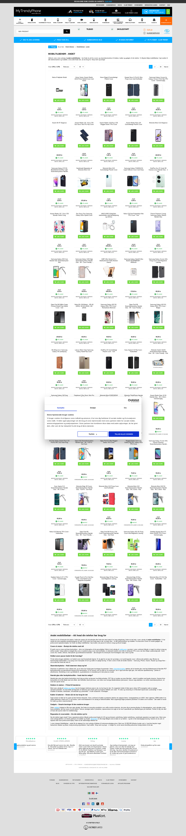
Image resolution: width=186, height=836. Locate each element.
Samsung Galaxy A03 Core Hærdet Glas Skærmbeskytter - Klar (59, 260)
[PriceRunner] (86, 816)
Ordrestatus (89, 780)
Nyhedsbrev (139, 5)
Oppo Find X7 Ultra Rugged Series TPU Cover (108, 441)
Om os (120, 5)
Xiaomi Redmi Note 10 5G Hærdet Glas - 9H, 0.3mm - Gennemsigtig (158, 397)
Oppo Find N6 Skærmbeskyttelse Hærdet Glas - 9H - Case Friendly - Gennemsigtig (133, 306)
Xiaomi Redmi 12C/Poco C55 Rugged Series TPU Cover (109, 123)
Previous (15, 746)
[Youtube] (102, 804)
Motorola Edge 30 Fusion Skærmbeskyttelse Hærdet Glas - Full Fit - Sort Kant (84, 487)
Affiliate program (124, 783)
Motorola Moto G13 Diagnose (158, 123)
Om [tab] (125, 408)
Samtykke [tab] (60, 408)
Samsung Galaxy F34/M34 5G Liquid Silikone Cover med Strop (134, 169)
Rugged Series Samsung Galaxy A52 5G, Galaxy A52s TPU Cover (133, 442)
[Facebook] (83, 804)
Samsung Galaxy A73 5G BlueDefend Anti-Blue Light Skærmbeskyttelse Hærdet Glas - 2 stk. (59, 169)
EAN (168, 5)
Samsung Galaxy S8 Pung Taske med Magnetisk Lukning (59, 396)
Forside (52, 780)
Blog (57, 783)
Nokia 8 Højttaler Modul (59, 77)
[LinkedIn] (93, 804)
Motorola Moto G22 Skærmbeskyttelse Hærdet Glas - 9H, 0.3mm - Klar (133, 487)
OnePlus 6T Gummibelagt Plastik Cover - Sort (109, 350)
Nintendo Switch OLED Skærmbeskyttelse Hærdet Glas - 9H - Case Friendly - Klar (158, 351)
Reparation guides (151, 5)
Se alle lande (93, 798)
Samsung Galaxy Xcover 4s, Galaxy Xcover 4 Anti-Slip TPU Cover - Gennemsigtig (158, 79)
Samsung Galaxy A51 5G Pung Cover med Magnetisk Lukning (133, 532)
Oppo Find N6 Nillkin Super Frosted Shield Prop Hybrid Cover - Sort (59, 306)
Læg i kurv (85, 100)
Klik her (108, 1)
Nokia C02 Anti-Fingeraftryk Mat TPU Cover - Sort (133, 214)
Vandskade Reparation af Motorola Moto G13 (84, 169)
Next (170, 746)
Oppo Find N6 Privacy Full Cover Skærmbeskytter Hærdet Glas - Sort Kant (109, 533)
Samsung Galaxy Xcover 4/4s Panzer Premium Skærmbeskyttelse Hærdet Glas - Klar (158, 442)
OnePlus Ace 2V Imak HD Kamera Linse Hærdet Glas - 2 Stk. (158, 169)
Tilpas (91, 434)
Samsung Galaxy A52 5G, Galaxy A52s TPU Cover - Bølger (158, 306)
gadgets (56, 707)
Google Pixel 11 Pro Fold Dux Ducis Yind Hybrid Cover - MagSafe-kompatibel (84, 578)
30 (160, 67)
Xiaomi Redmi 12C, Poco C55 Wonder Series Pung (59, 214)
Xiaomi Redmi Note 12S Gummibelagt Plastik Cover (133, 123)
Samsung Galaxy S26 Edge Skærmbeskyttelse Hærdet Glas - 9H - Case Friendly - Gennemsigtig (84, 260)
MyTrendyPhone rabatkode (88, 783)
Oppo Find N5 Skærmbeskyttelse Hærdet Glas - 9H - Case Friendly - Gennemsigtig (84, 533)
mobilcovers (123, 649)
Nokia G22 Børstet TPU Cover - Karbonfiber (59, 532)
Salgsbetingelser (93, 787)
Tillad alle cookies (124, 434)
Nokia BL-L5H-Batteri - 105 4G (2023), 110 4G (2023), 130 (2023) (84, 306)
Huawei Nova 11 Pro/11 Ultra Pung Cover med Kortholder (133, 78)
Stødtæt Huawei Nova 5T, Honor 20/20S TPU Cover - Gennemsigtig (158, 533)
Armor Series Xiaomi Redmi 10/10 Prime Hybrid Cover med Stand (84, 79)
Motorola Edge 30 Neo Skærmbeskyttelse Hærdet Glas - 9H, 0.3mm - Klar (133, 578)
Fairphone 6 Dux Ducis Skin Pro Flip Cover (84, 396)
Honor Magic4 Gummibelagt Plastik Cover (108, 78)
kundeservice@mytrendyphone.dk (95, 764)
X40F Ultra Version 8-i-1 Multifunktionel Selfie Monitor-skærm (109, 260)
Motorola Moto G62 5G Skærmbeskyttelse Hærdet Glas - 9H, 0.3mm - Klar (158, 487)
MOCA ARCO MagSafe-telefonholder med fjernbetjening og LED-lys (109, 215)
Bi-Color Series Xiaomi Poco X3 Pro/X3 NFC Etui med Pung (59, 441)
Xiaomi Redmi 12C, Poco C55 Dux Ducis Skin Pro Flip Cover (84, 123)
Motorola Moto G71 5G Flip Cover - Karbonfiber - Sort (158, 578)
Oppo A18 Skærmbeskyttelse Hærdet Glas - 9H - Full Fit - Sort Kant (84, 442)
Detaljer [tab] (93, 408)
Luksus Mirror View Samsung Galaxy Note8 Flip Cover (84, 350)
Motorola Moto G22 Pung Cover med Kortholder (109, 487)
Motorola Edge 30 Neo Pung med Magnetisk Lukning (109, 578)
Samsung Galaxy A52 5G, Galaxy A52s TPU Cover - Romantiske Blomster (109, 306)
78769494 (117, 764)
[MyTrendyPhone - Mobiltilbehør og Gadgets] (28, 11)
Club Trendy (128, 5)
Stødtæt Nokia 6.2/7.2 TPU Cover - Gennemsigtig (59, 578)
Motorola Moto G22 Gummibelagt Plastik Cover (108, 169)
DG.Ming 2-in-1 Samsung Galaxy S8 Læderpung (59, 350)
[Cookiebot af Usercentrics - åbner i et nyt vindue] (129, 400)
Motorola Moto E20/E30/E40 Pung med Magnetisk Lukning (109, 396)
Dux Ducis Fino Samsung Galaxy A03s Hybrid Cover (84, 214)
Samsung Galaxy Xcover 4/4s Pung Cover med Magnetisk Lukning (158, 260)
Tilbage (53, 47)
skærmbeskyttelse (119, 669)
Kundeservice (111, 5)
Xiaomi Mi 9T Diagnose (59, 123)
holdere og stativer (69, 688)
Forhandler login (107, 783)
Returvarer (100, 5)
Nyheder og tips (69, 783)
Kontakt (162, 5)
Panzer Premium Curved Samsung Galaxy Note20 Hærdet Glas (158, 215)
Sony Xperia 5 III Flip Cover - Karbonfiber (133, 350)
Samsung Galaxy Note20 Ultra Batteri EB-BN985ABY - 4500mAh (133, 260)
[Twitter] (97, 804)
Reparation (94, 719)
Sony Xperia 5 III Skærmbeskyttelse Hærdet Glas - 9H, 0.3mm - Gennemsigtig (59, 487)
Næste (166, 67)
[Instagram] (88, 804)
